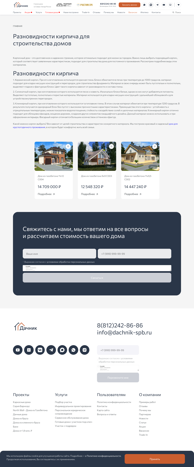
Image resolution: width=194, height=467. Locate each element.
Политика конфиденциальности (114, 402)
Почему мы (109, 12)
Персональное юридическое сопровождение (70, 411)
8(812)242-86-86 (108, 3)
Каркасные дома (22, 402)
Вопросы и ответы (106, 414)
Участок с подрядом (65, 425)
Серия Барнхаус (21, 406)
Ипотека (144, 12)
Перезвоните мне (118, 377)
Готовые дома (51, 12)
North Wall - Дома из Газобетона (30, 410)
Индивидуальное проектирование (73, 406)
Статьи (142, 422)
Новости (121, 12)
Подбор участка (63, 402)
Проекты (17, 12)
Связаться (97, 278)
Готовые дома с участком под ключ (73, 421)
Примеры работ (147, 402)
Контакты (156, 12)
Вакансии (132, 12)
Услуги (39, 12)
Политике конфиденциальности (104, 455)
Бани (15, 426)
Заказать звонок (129, 4)
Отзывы (96, 12)
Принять (155, 459)
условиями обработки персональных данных (71, 261)
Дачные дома (20, 414)
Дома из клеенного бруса (26, 422)
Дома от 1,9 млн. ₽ (22, 430)
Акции (27, 12)
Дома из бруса (20, 418)
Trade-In (85, 12)
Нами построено (71, 12)
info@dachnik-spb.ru (124, 331)
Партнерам (145, 414)
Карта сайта (103, 410)
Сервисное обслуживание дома (72, 417)
